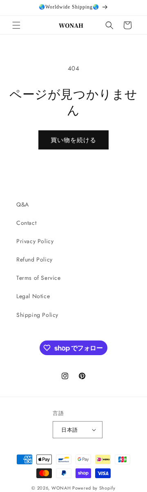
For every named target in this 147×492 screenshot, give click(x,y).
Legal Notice (33, 296)
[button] (16, 25)
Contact (26, 223)
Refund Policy (34, 259)
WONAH (61, 488)
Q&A (22, 204)
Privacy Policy (34, 241)
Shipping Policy (37, 315)
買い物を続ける (73, 140)
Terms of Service (38, 278)
